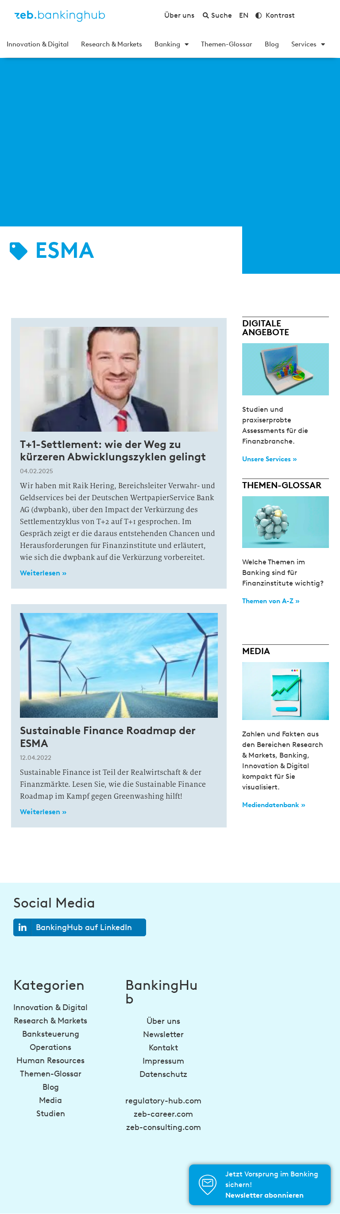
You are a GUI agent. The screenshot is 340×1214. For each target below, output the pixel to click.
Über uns (163, 1021)
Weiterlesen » (43, 573)
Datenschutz (163, 1074)
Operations (50, 1047)
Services (304, 44)
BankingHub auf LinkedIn (84, 927)
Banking (167, 44)
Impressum (163, 1061)
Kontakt (163, 1048)
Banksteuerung (50, 1034)
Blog (272, 44)
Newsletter (163, 1034)
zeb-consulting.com (163, 1127)
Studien (50, 1113)
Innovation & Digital (38, 44)
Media (50, 1100)
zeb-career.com (163, 1114)
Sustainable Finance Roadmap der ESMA (107, 737)
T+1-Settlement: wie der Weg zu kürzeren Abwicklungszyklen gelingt (113, 450)
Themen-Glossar (226, 44)
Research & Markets (111, 44)
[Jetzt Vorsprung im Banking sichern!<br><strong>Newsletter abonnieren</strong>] (207, 1185)
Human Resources (50, 1060)
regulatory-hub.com (163, 1101)
